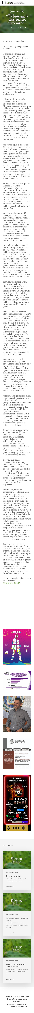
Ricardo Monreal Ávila (17, 11)
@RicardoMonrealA (11, 582)
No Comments (22, 28)
